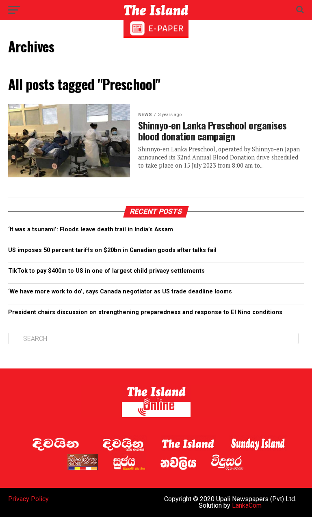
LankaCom (247, 505)
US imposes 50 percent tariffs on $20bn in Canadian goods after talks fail (112, 250)
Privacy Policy (28, 499)
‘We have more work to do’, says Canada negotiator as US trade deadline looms (120, 291)
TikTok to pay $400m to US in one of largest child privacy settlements (106, 270)
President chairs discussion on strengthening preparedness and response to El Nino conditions (145, 312)
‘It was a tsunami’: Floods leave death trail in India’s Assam (90, 229)
